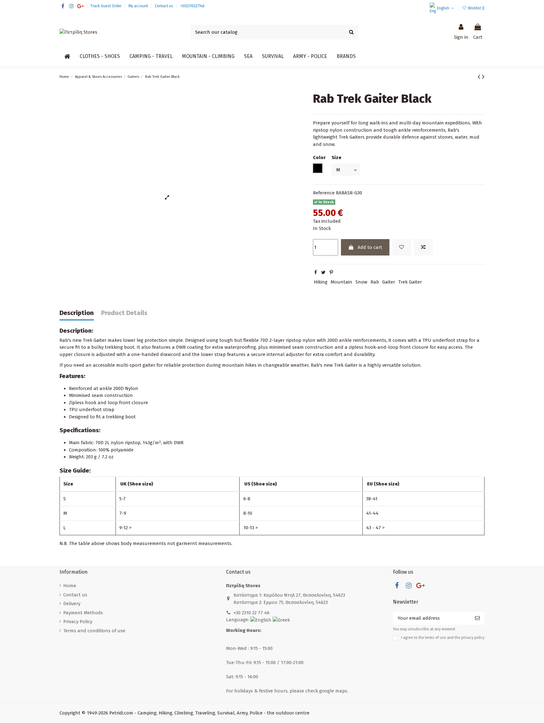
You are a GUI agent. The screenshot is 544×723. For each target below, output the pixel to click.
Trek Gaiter (410, 282)
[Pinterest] (331, 272)
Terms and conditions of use (94, 631)
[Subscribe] (477, 618)
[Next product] (483, 76)
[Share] (315, 272)
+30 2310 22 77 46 (251, 613)
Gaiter (388, 282)
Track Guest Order (106, 6)
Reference (324, 193)
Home (69, 585)
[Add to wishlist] (401, 247)
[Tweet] (323, 272)
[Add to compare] (423, 247)
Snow (361, 282)
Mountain (341, 282)
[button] (100, 56)
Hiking (320, 282)
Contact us (164, 6)
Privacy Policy (77, 621)
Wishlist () (475, 8)
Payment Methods (83, 613)
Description (77, 313)
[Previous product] (480, 76)
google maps (333, 691)
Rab (375, 282)
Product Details (124, 313)
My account (138, 6)
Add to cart (370, 247)
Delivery (71, 603)
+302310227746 (192, 6)
